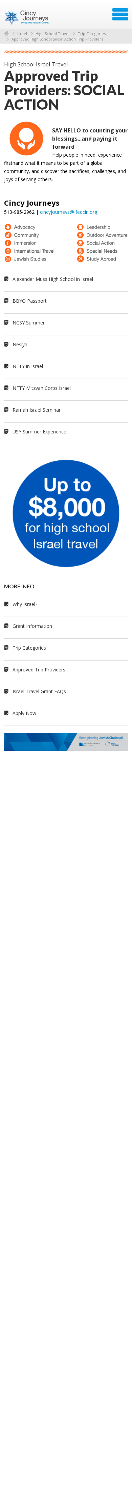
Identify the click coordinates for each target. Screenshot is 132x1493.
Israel (22, 33)
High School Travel (52, 33)
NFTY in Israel (28, 366)
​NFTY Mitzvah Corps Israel (42, 388)
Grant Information (32, 626)
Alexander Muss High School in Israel (53, 279)
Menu (120, 14)
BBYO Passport (30, 301)
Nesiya (20, 344)
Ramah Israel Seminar (37, 410)
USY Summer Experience (39, 431)
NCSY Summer (29, 322)
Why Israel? (25, 604)
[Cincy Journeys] (27, 16)
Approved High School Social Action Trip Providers (57, 39)
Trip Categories (92, 33)
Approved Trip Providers (39, 669)
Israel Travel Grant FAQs (39, 691)
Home (6, 33)
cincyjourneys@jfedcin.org (68, 212)
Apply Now (24, 713)
